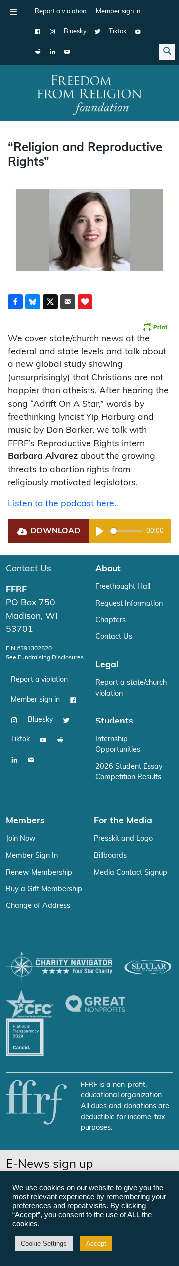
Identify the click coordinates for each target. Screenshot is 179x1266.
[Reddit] (38, 52)
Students (114, 721)
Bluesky (75, 31)
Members (25, 821)
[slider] (126, 531)
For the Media (123, 821)
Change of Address (38, 906)
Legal (107, 665)
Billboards (110, 856)
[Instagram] (52, 32)
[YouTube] (138, 32)
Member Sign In (32, 856)
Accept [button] (96, 1243)
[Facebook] (38, 32)
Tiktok (118, 31)
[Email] (67, 52)
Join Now (21, 839)
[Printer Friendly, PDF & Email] (154, 327)
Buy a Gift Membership (44, 889)
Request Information (129, 604)
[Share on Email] (67, 301)
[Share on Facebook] (15, 301)
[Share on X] (50, 301)
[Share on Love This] (85, 301)
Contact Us (28, 569)
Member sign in (118, 11)
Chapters (110, 620)
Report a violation (60, 11)
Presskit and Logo (123, 839)
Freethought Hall (122, 587)
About (108, 569)
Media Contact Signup (130, 873)
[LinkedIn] (52, 52)
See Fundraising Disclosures (45, 658)
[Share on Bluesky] (32, 301)
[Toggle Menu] (13, 12)
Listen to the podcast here (61, 504)
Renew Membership (39, 873)
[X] (97, 32)
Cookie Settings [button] (44, 1243)
